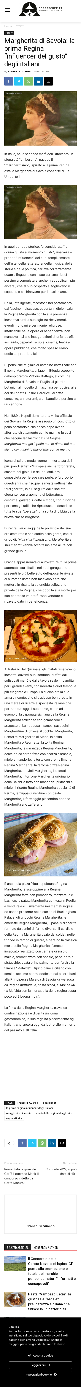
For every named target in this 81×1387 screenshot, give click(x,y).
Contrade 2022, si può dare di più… (61, 1171)
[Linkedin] (38, 81)
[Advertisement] (40, 1066)
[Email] (48, 81)
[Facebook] (8, 81)
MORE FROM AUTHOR (46, 1247)
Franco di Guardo (27, 1102)
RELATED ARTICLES (18, 1247)
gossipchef (49, 1102)
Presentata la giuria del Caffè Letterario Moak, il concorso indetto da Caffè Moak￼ (21, 1176)
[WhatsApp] (28, 81)
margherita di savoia (18, 1113)
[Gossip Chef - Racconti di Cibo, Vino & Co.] (40, 9)
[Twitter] (18, 81)
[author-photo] (40, 1220)
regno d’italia (14, 1118)
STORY (20, 26)
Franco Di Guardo (19, 71)
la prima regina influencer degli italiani (29, 1107)
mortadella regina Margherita (54, 1113)
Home (8, 26)
